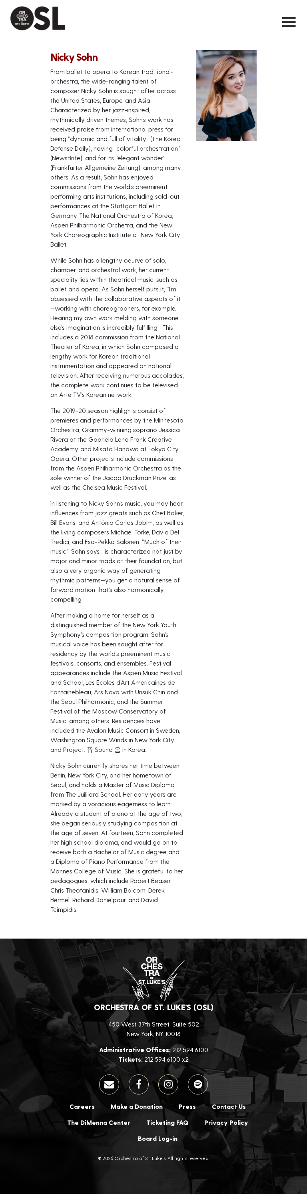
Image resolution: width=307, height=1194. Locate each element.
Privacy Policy (226, 1122)
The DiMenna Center (98, 1122)
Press (187, 1106)
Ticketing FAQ (167, 1122)
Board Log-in (157, 1138)
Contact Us (229, 1106)
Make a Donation (137, 1106)
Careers (82, 1106)
